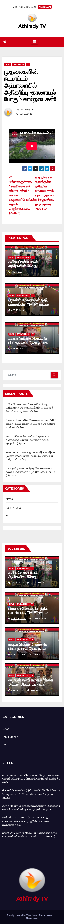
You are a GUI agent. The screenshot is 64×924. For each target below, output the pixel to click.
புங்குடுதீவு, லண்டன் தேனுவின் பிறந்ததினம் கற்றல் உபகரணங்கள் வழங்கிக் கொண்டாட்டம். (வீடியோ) (31, 472)
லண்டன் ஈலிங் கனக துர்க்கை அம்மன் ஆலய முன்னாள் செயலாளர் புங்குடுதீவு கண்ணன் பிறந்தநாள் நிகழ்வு (30, 456)
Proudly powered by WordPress (22, 915)
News (7, 64)
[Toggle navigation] (34, 41)
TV (28, 64)
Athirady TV (32, 26)
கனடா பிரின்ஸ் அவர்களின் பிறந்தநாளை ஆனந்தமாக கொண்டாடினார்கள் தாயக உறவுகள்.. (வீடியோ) (28, 344)
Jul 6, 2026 (17, 583)
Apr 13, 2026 (18, 618)
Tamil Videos (18, 64)
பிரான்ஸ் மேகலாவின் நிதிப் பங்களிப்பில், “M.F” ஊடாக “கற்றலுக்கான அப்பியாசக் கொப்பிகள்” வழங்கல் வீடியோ (30, 306)
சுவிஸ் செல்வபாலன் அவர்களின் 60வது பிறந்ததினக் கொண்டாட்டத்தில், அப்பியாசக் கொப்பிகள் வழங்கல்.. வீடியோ (29, 408)
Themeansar (32, 918)
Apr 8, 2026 (17, 690)
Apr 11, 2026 (18, 654)
